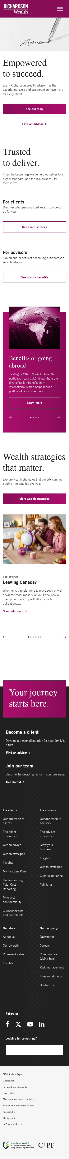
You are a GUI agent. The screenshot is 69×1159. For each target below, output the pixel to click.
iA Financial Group (12, 1124)
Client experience (51, 876)
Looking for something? (21, 1038)
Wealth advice (12, 845)
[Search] (58, 1050)
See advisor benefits (34, 277)
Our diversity (11, 945)
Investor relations (51, 976)
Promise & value (13, 954)
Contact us (47, 985)
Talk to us (46, 884)
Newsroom (47, 937)
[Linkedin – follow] (42, 1024)
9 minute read (13, 611)
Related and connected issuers (18, 1105)
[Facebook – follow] (9, 1024)
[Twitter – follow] (18, 1024)
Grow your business (46, 847)
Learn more (34, 402)
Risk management (52, 967)
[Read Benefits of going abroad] (34, 327)
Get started (13, 782)
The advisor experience (47, 834)
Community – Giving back (48, 956)
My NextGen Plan (14, 871)
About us (9, 937)
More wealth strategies (34, 499)
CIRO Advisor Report (13, 1074)
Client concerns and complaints (13, 913)
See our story (34, 109)
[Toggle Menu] (60, 9)
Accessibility (9, 1111)
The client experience (10, 834)
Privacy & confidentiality (12, 900)
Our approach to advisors (50, 821)
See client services (34, 227)
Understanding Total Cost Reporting (13, 884)
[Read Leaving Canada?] (34, 539)
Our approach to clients (13, 821)
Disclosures (8, 1080)
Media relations (10, 1118)
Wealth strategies (14, 854)
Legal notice (9, 1093)
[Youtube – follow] (30, 1024)
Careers (45, 945)
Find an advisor (32, 124)
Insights (8, 862)
